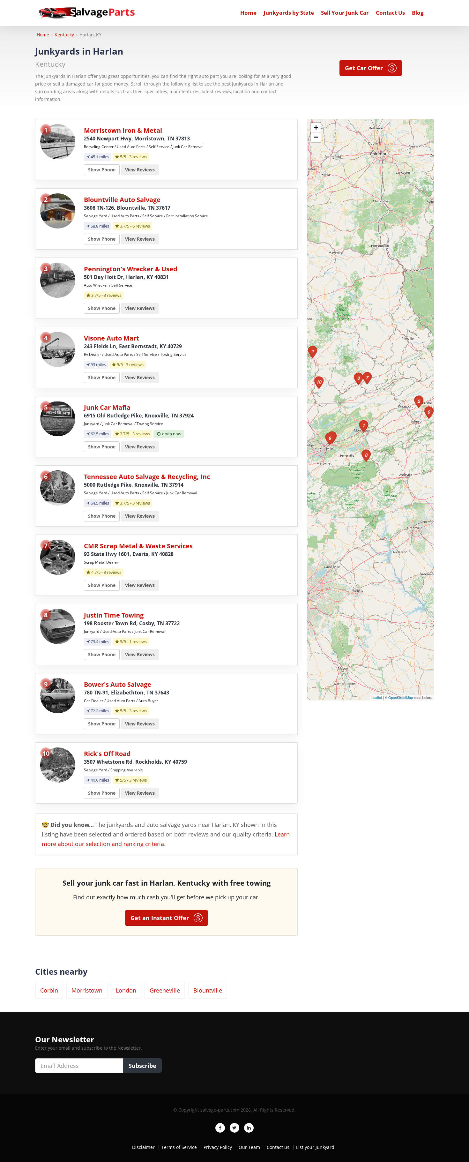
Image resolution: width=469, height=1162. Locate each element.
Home (248, 12)
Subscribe (142, 1065)
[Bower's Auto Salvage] (57, 695)
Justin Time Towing (114, 615)
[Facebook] (220, 1128)
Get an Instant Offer (162, 918)
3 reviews (138, 157)
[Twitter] (234, 1128)
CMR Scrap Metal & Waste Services (138, 546)
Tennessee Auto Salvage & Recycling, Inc (147, 476)
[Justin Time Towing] (57, 626)
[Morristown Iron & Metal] (57, 141)
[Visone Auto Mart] (57, 349)
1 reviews (138, 641)
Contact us (278, 1147)
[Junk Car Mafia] (57, 418)
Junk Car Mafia (107, 407)
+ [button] (316, 127)
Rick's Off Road (107, 753)
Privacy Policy (218, 1147)
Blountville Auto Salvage (122, 199)
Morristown (86, 990)
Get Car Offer (366, 68)
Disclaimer (143, 1147)
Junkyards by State (289, 12)
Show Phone (101, 170)
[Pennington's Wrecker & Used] (57, 279)
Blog (418, 12)
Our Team (249, 1147)
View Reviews (140, 170)
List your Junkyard (315, 1147)
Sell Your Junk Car (345, 12)
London (126, 990)
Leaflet (376, 697)
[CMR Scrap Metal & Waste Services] (57, 556)
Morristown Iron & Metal (123, 130)
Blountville (207, 990)
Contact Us (390, 12)
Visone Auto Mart (111, 338)
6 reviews (141, 226)
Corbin (49, 990)
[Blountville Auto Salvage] (57, 210)
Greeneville (165, 990)
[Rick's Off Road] (57, 764)
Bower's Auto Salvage (117, 684)
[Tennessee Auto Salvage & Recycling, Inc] (57, 487)
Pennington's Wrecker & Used (130, 269)
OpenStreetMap (400, 697)
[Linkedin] (249, 1128)
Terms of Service (179, 1147)
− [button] (316, 137)
